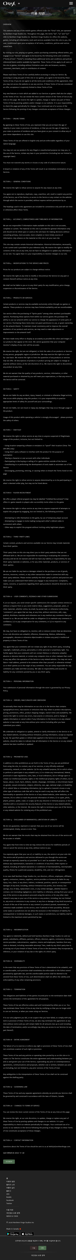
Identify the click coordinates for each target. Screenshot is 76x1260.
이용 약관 (9, 1210)
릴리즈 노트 (10, 1185)
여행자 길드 (10, 1188)
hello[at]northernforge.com (59, 1147)
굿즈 (8, 1194)
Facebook (10, 1200)
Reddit (8, 1197)
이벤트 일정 (10, 1181)
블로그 (8, 1191)
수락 (42, 1248)
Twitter (9, 1203)
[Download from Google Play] (13, 1234)
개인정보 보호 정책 (38, 1255)
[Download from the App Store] (28, 1234)
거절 (33, 1248)
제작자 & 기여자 (12, 1216)
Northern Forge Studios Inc (23, 1222)
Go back (9, 1161)
